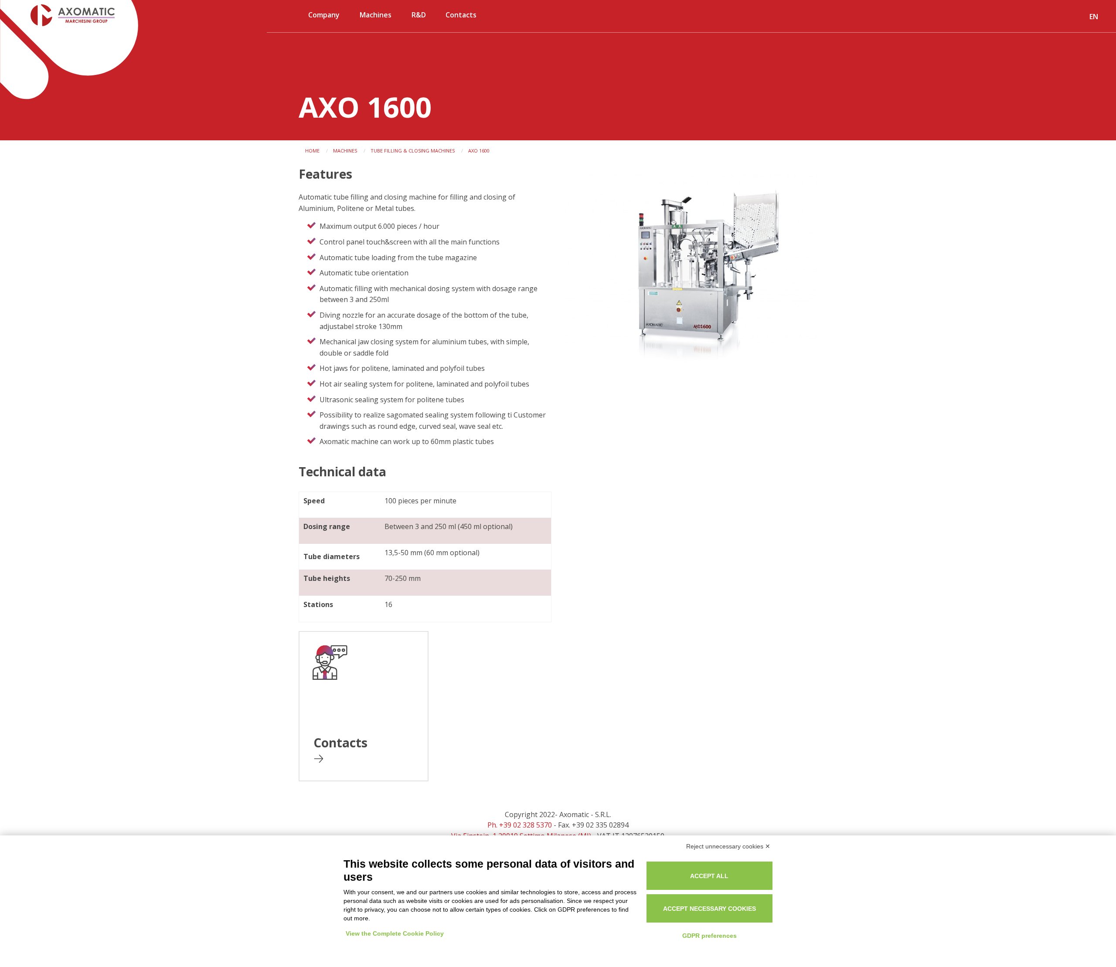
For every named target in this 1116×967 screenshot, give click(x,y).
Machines (375, 15)
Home (312, 150)
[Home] (64, 15)
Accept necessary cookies (709, 908)
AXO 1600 (479, 150)
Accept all (709, 875)
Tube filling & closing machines (413, 150)
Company (324, 15)
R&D (419, 15)
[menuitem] (324, 18)
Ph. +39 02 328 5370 (519, 825)
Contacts (461, 15)
